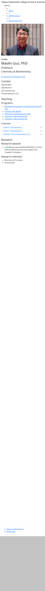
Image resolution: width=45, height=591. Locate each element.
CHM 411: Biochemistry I (12, 127)
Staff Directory (14, 16)
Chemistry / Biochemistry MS (16, 116)
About (11, 11)
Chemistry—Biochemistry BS (16, 119)
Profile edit (10, 531)
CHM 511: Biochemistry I (12, 131)
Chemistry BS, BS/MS (13, 111)
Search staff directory (14, 529)
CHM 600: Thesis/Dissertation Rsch (17, 134)
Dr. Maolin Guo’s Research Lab (13, 77)
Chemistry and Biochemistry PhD (18, 114)
